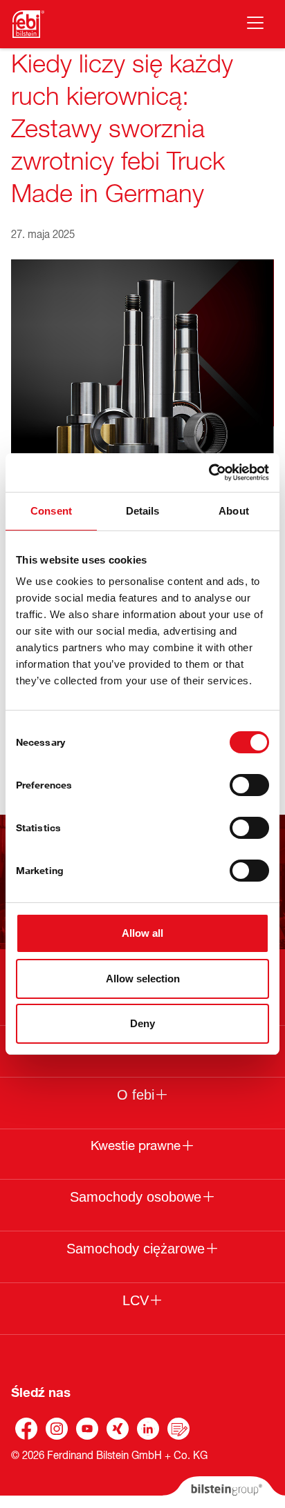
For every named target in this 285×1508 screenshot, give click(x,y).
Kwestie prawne (136, 1146)
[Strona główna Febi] (28, 24)
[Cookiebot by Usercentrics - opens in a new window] (208, 473)
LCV (135, 1300)
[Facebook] (26, 1429)
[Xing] (118, 1429)
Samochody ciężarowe (135, 1248)
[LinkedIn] (148, 1429)
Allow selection (143, 978)
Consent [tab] (51, 511)
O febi (135, 1094)
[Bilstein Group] (224, 1492)
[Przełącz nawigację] (255, 23)
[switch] (249, 785)
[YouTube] (87, 1429)
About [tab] (234, 511)
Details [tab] (143, 511)
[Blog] (178, 1429)
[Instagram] (57, 1429)
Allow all (142, 933)
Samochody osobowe (135, 1196)
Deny (142, 1023)
